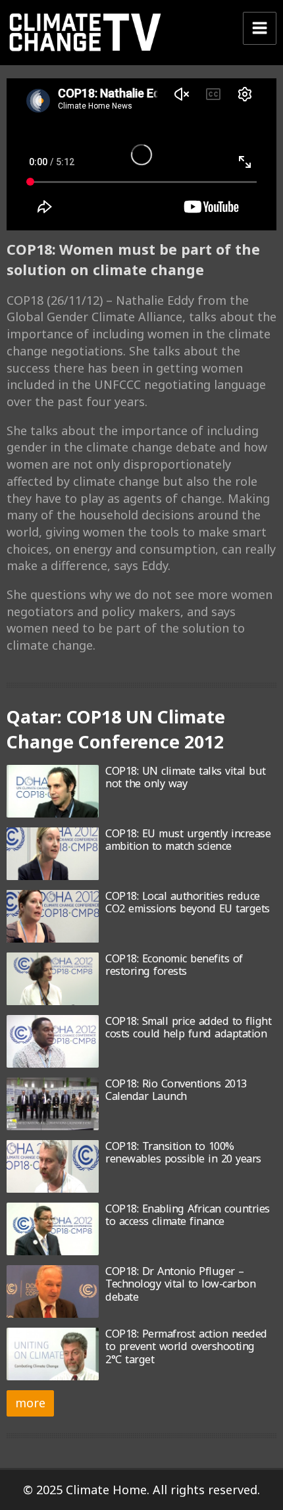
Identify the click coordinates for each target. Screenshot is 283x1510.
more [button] (30, 1403)
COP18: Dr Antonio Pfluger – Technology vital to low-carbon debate (180, 1284)
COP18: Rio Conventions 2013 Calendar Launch (176, 1089)
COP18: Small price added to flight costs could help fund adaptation (188, 1027)
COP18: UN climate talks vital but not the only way (185, 777)
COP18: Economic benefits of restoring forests (174, 964)
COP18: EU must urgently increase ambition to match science (187, 839)
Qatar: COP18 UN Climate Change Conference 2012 (116, 729)
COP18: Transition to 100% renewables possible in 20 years (183, 1152)
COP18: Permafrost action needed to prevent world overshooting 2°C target (186, 1346)
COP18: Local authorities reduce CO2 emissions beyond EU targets (187, 902)
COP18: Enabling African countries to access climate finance (187, 1214)
